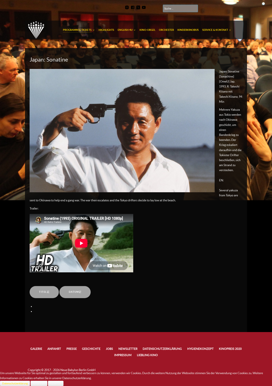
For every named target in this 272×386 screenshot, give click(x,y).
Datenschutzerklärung (15, 383)
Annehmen (39, 383)
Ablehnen (55, 383)
